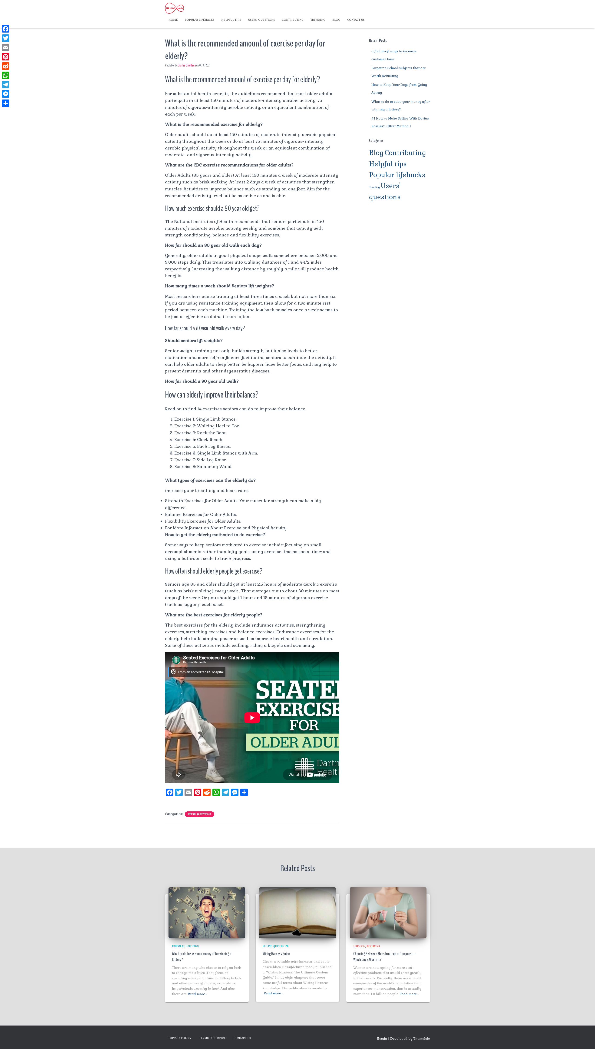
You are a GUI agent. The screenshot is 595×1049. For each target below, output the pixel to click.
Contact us (356, 20)
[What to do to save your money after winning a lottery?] (207, 912)
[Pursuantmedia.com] (174, 8)
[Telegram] (5, 84)
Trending (318, 20)
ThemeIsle (421, 1038)
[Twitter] (5, 38)
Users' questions (199, 814)
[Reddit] (5, 66)
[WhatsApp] (5, 75)
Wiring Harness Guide (276, 953)
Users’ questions (261, 20)
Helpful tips (231, 20)
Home (173, 20)
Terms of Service (212, 1038)
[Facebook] (5, 28)
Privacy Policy (180, 1038)
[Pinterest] (5, 56)
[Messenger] (5, 94)
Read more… (197, 994)
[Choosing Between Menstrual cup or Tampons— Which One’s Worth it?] (388, 912)
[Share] (5, 103)
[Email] (5, 47)
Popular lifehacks (199, 20)
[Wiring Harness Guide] (297, 912)
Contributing (293, 20)
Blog (336, 20)
